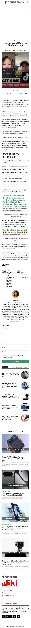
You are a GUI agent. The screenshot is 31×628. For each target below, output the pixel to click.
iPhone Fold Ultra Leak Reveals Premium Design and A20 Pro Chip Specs (14, 459)
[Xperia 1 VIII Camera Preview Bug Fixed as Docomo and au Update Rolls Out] (25, 418)
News (15, 40)
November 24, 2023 (23, 137)
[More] (26, 93)
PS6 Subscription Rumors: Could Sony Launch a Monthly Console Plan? (10, 407)
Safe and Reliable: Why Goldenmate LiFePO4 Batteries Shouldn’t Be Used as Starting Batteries (10, 279)
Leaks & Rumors (6, 524)
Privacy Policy (8, 590)
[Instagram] (7, 616)
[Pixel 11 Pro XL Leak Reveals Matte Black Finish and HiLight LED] (25, 375)
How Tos (8, 40)
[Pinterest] (10, 616)
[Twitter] (14, 616)
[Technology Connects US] (15, 2)
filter (17, 104)
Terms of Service (9, 595)
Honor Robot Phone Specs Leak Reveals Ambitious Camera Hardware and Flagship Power (11, 396)
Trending (22, 40)
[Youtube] (18, 616)
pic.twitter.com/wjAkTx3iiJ (12, 210)
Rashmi (8, 50)
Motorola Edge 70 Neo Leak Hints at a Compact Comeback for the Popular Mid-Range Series (10, 385)
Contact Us (7, 593)
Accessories (19, 367)
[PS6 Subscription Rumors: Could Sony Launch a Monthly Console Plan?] (25, 407)
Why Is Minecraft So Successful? (24, 275)
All (13, 367)
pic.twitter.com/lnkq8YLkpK (12, 133)
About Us (6, 587)
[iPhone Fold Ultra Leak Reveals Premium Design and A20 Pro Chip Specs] (15, 443)
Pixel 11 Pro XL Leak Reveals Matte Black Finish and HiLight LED (10, 375)
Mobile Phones (6, 455)
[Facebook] (3, 616)
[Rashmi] (15, 294)
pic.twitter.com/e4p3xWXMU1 (13, 234)
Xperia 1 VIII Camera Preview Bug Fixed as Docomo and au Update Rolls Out (10, 418)
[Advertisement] (15, 20)
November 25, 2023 (15, 216)
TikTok (21, 161)
